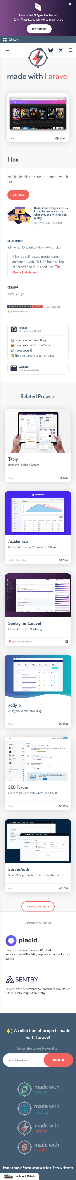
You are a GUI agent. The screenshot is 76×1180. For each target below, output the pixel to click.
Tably (13, 458)
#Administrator (14, 560)
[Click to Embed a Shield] (25, 306)
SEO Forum (18, 787)
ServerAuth (18, 869)
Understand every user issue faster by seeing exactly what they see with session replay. (51, 212)
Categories (7, 50)
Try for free (39, 29)
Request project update (37, 1167)
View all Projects (38, 906)
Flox (13, 159)
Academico (18, 541)
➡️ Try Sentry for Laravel (49, 223)
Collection (13, 39)
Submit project (12, 1167)
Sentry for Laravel (24, 623)
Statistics (55, 306)
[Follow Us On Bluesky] (51, 50)
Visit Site (18, 195)
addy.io (14, 704)
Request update (19, 311)
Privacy (57, 1167)
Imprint (68, 1167)
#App (13, 138)
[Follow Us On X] (61, 50)
